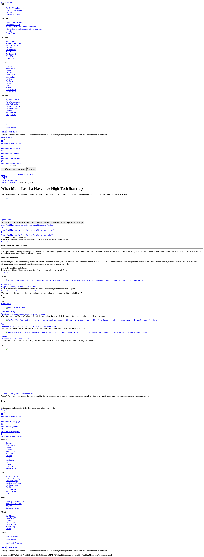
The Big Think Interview (15, 8)
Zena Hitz (9, 48)
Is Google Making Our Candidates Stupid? (17, 394)
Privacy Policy (11, 522)
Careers (8, 529)
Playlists (9, 12)
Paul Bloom (10, 52)
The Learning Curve (13, 106)
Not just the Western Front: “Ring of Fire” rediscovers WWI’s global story (28, 326)
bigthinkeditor (6, 220)
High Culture (10, 77)
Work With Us (11, 518)
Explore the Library (13, 14)
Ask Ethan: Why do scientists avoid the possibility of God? (23, 314)
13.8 (7, 117)
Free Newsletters (12, 125)
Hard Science (11, 90)
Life (7, 85)
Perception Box (11, 113)
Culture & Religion (8, 183)
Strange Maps (11, 115)
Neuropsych (10, 68)
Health (8, 87)
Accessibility (10, 527)
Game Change (11, 33)
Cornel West (10, 56)
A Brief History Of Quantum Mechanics (21, 27)
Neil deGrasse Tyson (13, 43)
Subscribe (14, 181)
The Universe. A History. (15, 23)
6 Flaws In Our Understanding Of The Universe (24, 29)
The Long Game (12, 108)
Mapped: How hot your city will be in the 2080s (19, 287)
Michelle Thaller (12, 45)
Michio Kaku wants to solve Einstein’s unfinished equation (23, 291)
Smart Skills (10, 75)
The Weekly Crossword (14, 543)
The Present (10, 81)
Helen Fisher (10, 58)
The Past (9, 79)
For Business (6, 181)
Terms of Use (11, 524)
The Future (10, 83)
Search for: (5, 166)
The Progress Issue (13, 25)
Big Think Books (12, 100)
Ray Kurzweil (11, 54)
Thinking (9, 70)
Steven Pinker (11, 50)
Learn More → (6, 137)
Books (3, 324)
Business (9, 66)
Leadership (10, 73)
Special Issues (11, 92)
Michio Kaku (11, 41)
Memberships (11, 127)
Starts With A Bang (13, 102)
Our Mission (10, 516)
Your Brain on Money (14, 10)
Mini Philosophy (12, 104)
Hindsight (9, 31)
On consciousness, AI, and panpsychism (16, 338)
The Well (9, 110)
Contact (8, 520)
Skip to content (6, 2)
